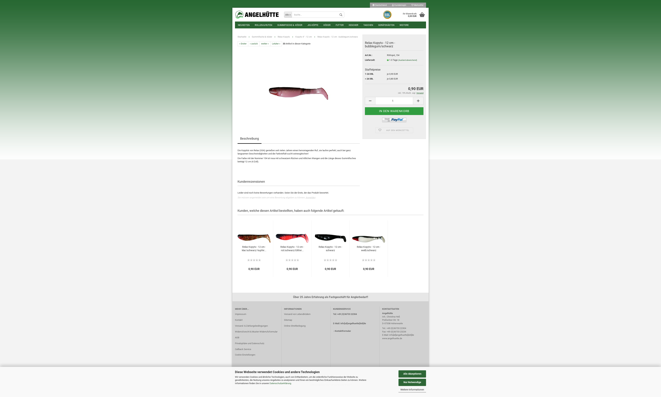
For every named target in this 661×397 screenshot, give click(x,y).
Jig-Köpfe (312, 25)
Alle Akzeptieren (412, 373)
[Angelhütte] (257, 15)
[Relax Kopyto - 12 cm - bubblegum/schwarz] (298, 85)
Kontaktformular (343, 331)
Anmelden (310, 197)
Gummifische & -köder (289, 25)
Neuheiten (244, 25)
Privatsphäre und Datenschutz (249, 343)
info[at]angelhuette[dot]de (353, 323)
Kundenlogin (400, 5)
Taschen (368, 25)
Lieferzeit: (370, 60)
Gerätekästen (386, 25)
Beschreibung (249, 138)
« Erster (242, 43)
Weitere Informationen (412, 389)
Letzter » (276, 43)
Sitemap (288, 320)
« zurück (254, 43)
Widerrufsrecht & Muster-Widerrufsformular (256, 331)
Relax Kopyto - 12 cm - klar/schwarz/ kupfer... (254, 248)
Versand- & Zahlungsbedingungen (251, 326)
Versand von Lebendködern (297, 314)
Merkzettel (418, 5)
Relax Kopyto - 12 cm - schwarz (330, 248)
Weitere (404, 25)
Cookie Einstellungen (245, 354)
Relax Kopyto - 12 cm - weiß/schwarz (368, 248)
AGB (237, 337)
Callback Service (243, 349)
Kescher (353, 25)
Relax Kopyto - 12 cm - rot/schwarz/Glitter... (292, 248)
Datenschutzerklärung (280, 383)
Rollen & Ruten (263, 25)
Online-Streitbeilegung (295, 326)
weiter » (265, 43)
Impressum (240, 314)
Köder (326, 25)
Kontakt (239, 320)
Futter (340, 25)
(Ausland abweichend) (407, 60)
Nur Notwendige (412, 382)
